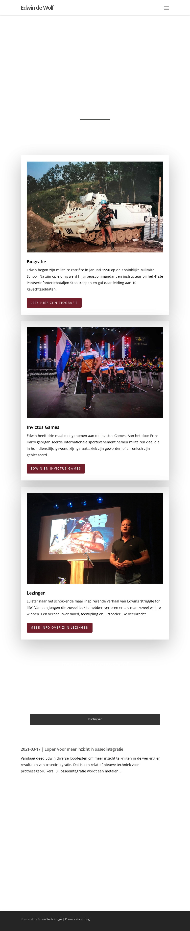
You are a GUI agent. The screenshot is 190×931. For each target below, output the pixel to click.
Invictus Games (113, 435)
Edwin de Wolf (37, 7)
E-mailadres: (95, 691)
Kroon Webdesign (50, 919)
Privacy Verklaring (77, 919)
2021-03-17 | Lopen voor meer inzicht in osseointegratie (72, 749)
